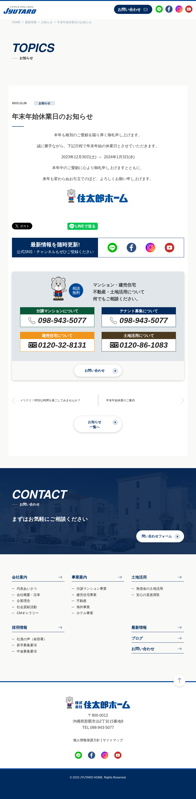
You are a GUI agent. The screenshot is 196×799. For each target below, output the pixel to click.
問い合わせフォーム (157, 536)
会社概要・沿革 (28, 595)
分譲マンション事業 (91, 588)
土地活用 (139, 577)
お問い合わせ (129, 9)
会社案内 (19, 577)
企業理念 (23, 601)
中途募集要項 (27, 651)
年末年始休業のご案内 (120, 400)
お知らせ (44, 103)
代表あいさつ (27, 588)
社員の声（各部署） (32, 639)
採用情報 (19, 627)
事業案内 (79, 577)
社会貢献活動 (27, 607)
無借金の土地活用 (149, 588)
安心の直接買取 (148, 595)
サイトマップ (113, 740)
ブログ (137, 638)
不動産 (81, 601)
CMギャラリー (28, 613)
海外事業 (83, 607)
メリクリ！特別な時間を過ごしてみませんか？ (50, 400)
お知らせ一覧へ (94, 424)
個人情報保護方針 (86, 740)
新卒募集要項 (27, 645)
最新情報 (139, 627)
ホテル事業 (84, 613)
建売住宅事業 (86, 595)
